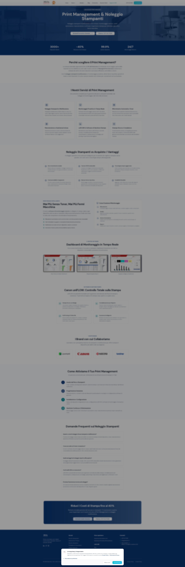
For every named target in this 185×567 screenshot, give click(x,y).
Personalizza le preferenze (71, 558)
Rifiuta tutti (107, 562)
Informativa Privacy (114, 555)
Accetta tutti (117, 562)
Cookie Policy (105, 555)
